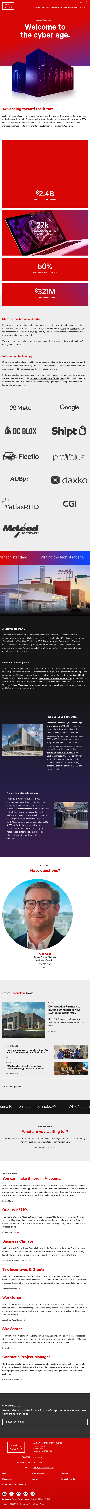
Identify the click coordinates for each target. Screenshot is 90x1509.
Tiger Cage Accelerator (23, 685)
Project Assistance (43, 1148)
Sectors (39, 20)
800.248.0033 (37, 1457)
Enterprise (55, 1002)
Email (45, 968)
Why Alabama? (38, 1474)
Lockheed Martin (54, 756)
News (5, 1474)
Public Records (68, 1479)
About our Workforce (12, 1320)
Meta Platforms (25, 809)
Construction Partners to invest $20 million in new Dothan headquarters (64, 1010)
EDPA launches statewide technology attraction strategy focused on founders (25, 1067)
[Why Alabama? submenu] (56, 7)
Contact (35, 1479)
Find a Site (7, 1348)
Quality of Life (15, 1210)
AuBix (18, 825)
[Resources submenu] (78, 7)
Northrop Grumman (66, 753)
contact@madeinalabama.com (43, 1468)
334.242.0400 (37, 1463)
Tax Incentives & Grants (23, 1270)
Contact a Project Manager (26, 1357)
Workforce (11, 1298)
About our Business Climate (15, 1261)
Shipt (63, 329)
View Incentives (9, 1289)
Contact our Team (10, 1380)
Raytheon (51, 753)
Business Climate (17, 1242)
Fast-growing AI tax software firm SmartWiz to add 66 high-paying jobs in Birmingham (27, 1051)
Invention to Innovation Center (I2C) (55, 679)
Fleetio (72, 675)
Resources (7, 1479)
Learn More (7, 1201)
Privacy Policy (39, 1504)
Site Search (12, 1329)
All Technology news (11, 1087)
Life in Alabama (9, 1233)
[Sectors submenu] (66, 7)
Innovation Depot (75, 672)
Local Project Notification (14, 1485)
